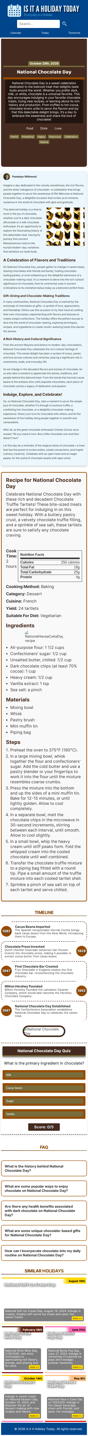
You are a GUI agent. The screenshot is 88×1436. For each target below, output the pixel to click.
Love (58, 128)
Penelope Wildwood (24, 176)
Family (14, 136)
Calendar (15, 32)
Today (45, 32)
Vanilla (10, 1114)
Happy (41, 136)
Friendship (28, 136)
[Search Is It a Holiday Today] (64, 24)
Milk (8, 1075)
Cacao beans (14, 1088)
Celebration (71, 136)
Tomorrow (74, 32)
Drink (44, 128)
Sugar (9, 1101)
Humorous (55, 136)
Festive (44, 142)
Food (29, 128)
